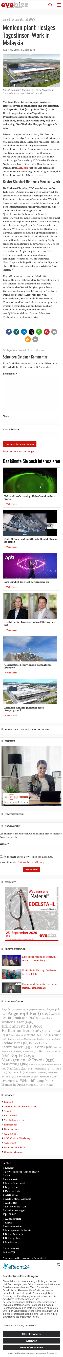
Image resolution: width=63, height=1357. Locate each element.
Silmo (11, 1076)
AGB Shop (10, 1133)
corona (34, 1035)
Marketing (15, 1064)
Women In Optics (17, 1085)
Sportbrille (48, 1076)
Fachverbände (17, 1047)
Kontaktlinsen (26, 350)
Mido (33, 1065)
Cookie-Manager (14, 1152)
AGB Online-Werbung (17, 1138)
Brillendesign (22, 1018)
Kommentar (10, 373)
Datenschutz (11, 1129)
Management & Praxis (28, 1060)
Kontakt (8, 1102)
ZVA (49, 1085)
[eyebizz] (14, 5)
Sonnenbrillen (28, 1076)
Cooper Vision (17, 1035)
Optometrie (18, 1072)
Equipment (16, 1039)
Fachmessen (15, 1043)
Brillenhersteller (22, 1026)
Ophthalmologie (45, 1068)
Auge (8, 1009)
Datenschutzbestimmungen (19, 451)
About (7, 1111)
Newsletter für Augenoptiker (20, 1106)
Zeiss (38, 1085)
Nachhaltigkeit (21, 1068)
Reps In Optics (38, 1072)
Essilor (30, 1039)
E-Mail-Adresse (11, 429)
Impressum (10, 1124)
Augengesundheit (36, 1009)
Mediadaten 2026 (14, 1120)
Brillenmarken (22, 1030)
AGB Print (10, 1143)
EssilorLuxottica (48, 1039)
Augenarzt (20, 1009)
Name (6, 416)
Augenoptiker (29, 1013)
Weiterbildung (36, 1080)
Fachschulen (38, 1043)
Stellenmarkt (12, 1248)
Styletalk (10, 1081)
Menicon (22, 167)
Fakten (42, 1047)
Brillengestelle (44, 1018)
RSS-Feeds (10, 1115)
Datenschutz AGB (14, 1147)
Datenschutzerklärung (30, 862)
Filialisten (14, 1051)
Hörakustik (30, 1051)
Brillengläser (17, 1021)
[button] (50, 5)
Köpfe (23, 1055)
